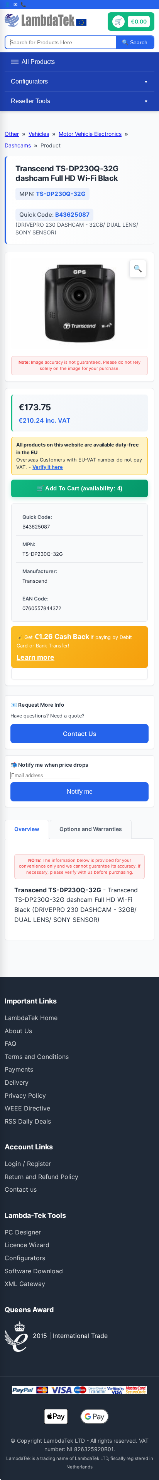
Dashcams (18, 145)
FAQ (10, 1043)
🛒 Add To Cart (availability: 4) (80, 488)
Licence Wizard (27, 1245)
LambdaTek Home (31, 1018)
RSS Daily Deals (28, 1121)
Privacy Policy (25, 1095)
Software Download (34, 1271)
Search (138, 42)
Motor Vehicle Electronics (90, 133)
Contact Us (79, 733)
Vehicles (39, 133)
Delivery (17, 1082)
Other (12, 133)
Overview (26, 829)
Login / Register (28, 1163)
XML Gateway (25, 1284)
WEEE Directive (27, 1108)
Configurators (25, 1258)
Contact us (21, 1189)
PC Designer (23, 1232)
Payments (19, 1069)
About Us (18, 1031)
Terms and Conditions (37, 1056)
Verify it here (47, 467)
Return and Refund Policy (41, 1177)
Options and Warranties (90, 829)
